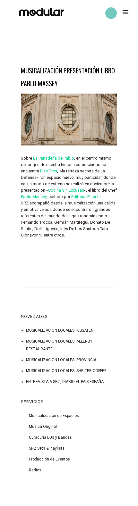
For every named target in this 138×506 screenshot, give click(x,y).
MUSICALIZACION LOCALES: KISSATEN (59, 330)
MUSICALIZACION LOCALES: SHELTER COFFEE (66, 371)
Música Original (43, 426)
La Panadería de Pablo (53, 158)
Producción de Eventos (49, 459)
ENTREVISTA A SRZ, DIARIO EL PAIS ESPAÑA (65, 381)
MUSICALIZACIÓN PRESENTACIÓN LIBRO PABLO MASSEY (68, 77)
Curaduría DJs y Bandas (50, 437)
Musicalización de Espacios (54, 415)
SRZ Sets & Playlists (47, 448)
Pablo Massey (34, 196)
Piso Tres (48, 171)
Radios (35, 470)
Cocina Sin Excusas (66, 190)
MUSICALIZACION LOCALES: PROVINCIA (61, 360)
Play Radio (111, 13)
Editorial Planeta (86, 196)
